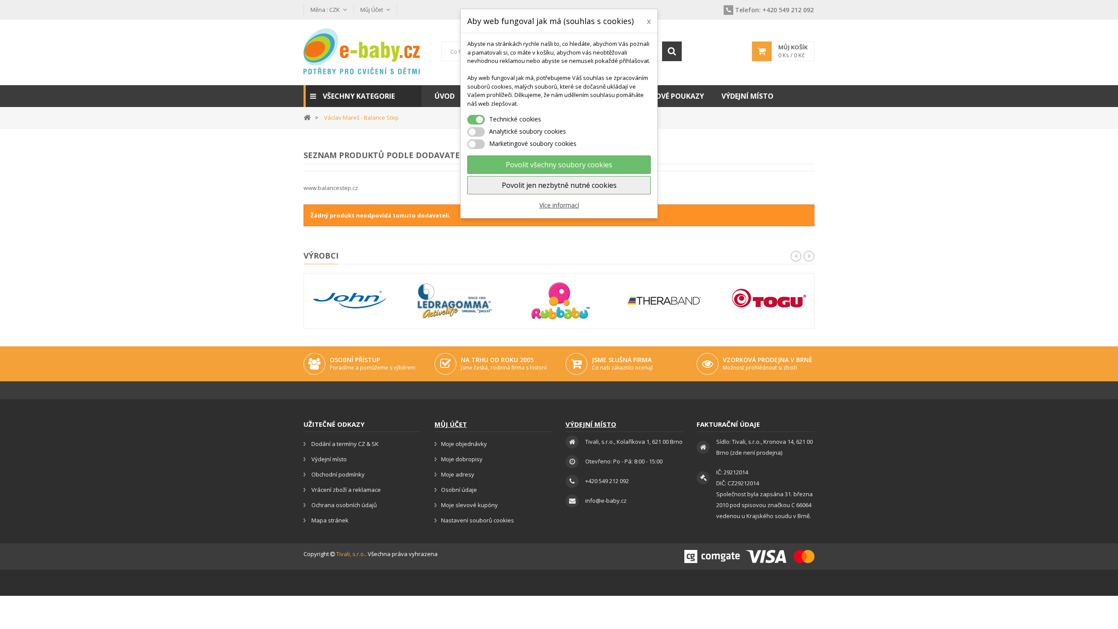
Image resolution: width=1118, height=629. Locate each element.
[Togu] (769, 300)
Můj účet (451, 424)
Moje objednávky (464, 444)
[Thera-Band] (664, 300)
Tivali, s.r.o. (350, 554)
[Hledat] (672, 51)
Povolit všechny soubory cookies (559, 164)
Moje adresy (457, 474)
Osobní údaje (459, 490)
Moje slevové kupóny (469, 505)
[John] (350, 300)
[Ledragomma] (454, 300)
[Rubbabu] (559, 300)
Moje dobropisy (462, 459)
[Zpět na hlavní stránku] (307, 116)
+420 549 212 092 (774, 10)
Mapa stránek (329, 520)
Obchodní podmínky (337, 474)
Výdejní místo (328, 459)
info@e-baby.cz (606, 501)
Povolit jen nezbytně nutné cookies (559, 185)
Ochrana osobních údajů (343, 505)
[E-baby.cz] (362, 51)
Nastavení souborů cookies (477, 520)
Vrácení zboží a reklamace (345, 490)
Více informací (559, 205)
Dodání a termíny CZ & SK (344, 444)
